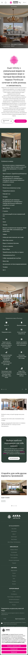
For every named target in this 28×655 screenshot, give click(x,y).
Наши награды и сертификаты (14, 596)
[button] (26, 389)
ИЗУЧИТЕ (3, 500)
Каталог (14, 583)
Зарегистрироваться (20, 618)
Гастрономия (14, 552)
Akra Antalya (14, 6)
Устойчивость (14, 594)
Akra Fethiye (14, 539)
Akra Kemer (14, 531)
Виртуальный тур (6, 121)
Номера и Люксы (14, 549)
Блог (14, 578)
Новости (14, 575)
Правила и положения (14, 602)
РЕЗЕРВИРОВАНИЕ (20, 121)
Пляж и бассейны (14, 555)
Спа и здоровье (14, 557)
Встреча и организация (14, 560)
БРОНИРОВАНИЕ (14, 458)
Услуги (14, 573)
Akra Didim (14, 528)
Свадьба (14, 563)
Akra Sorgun (14, 536)
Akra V (14, 534)
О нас (14, 591)
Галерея (14, 581)
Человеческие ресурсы (14, 599)
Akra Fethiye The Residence (14, 542)
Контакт (14, 604)
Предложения (14, 570)
